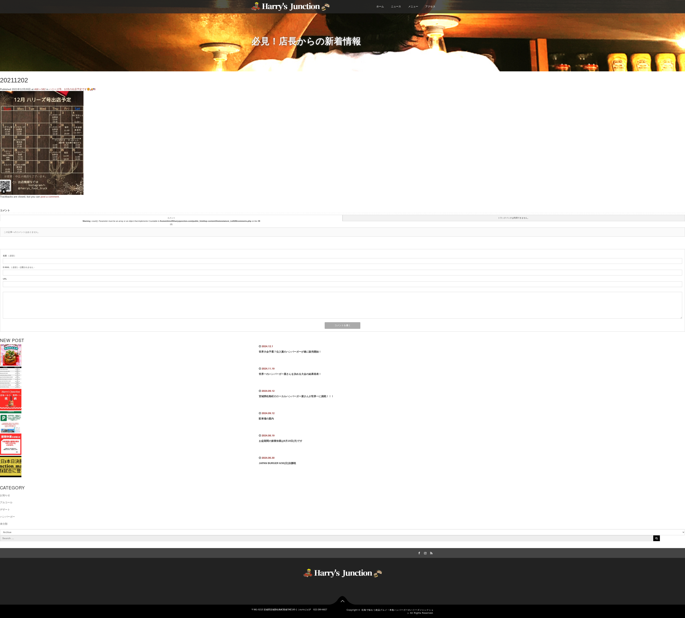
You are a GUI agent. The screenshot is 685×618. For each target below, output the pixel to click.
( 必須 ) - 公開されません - (19, 267)
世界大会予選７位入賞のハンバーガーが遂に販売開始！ (290, 351)
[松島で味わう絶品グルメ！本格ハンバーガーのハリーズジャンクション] (290, 5)
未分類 (3, 523)
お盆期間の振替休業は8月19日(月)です (280, 440)
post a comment (50, 196)
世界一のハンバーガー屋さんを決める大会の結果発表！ (290, 374)
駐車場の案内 (266, 418)
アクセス (430, 6)
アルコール (6, 502)
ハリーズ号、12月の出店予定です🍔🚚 (71, 89)
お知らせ (5, 495)
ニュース (396, 6)
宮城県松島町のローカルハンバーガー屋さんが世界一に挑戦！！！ (296, 396)
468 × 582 (40, 89)
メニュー (413, 6)
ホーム (380, 6)
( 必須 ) (9, 256)
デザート (5, 509)
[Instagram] (424, 552)
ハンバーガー (7, 516)
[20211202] (41, 142)
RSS (430, 552)
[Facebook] (418, 552)
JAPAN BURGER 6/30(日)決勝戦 (277, 463)
